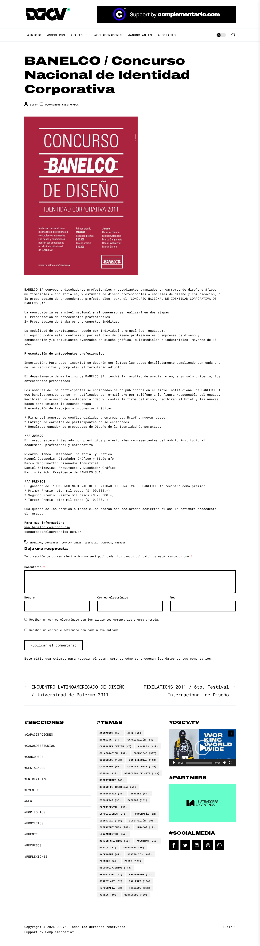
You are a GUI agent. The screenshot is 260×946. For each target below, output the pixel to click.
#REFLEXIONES (35, 856)
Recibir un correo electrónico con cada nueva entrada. (74, 630)
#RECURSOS (32, 845)
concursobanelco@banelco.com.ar (52, 532)
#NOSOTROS (56, 35)
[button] (202, 747)
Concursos (52, 542)
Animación (110, 732)
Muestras (147, 840)
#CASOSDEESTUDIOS (39, 746)
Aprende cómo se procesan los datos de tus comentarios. (161, 658)
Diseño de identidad (118, 786)
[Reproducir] (174, 763)
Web (172, 597)
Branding (36, 542)
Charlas (148, 746)
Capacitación (141, 739)
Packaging (110, 854)
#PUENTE (31, 834)
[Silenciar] (225, 763)
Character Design (116, 746)
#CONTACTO (167, 35)
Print (132, 860)
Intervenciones (115, 827)
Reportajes (111, 874)
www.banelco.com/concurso (47, 527)
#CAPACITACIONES (38, 734)
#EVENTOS (32, 790)
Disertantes (112, 779)
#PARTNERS (80, 35)
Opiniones (133, 847)
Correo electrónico (112, 597)
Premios (120, 542)
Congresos (110, 766)
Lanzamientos (113, 833)
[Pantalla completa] (231, 763)
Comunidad (145, 753)
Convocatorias (71, 542)
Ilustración (142, 820)
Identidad (91, 542)
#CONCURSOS (53, 104)
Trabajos (139, 887)
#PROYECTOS (33, 823)
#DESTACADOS (70, 104)
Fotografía (145, 813)
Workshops (135, 894)
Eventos (137, 800)
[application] (202, 747)
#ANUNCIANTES (140, 35)
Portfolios (140, 854)
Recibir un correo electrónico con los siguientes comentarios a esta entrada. (94, 619)
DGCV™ (34, 104)
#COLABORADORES (108, 35)
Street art (111, 881)
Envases (140, 793)
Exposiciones (113, 813)
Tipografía (111, 887)
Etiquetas (110, 800)
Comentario (34, 567)
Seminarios (140, 874)
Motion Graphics (115, 840)
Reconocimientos (116, 867)
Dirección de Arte (142, 773)
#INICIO (34, 35)
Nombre (29, 597)
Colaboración (113, 753)
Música (108, 847)
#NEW (28, 801)
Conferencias (142, 759)
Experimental (113, 807)
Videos (109, 894)
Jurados (106, 542)
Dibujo (109, 773)
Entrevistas (112, 793)
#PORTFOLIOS (34, 812)
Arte (134, 732)
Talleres (139, 881)
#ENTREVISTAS (35, 779)
